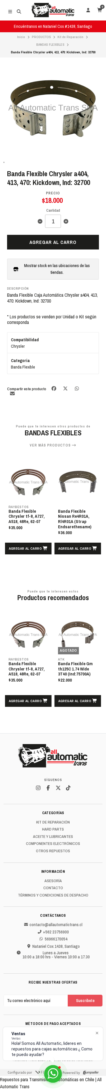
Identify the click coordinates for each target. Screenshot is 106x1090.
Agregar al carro (53, 242)
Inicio (21, 37)
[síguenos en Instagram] (38, 788)
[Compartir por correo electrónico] (12, 393)
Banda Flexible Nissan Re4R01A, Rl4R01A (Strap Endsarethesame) (74, 519)
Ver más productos (51, 445)
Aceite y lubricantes (53, 837)
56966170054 (56, 939)
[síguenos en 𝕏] (58, 788)
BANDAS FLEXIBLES (50, 44)
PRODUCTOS (41, 37)
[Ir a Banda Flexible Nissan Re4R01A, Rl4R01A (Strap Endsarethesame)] (77, 482)
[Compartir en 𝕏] (66, 388)
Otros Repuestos (53, 851)
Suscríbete (85, 1000)
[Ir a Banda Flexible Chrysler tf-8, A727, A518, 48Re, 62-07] (28, 482)
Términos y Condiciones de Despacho (53, 895)
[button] (28, 548)
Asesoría (53, 881)
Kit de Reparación (70, 37)
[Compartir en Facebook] (54, 388)
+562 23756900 (56, 932)
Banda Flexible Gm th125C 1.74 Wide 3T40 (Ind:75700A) (75, 669)
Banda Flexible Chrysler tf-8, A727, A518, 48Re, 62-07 (27, 516)
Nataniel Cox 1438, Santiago (56, 946)
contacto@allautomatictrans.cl (55, 925)
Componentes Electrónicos (53, 844)
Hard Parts (53, 829)
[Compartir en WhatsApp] (77, 388)
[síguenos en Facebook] (48, 788)
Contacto (53, 888)
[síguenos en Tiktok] (68, 788)
